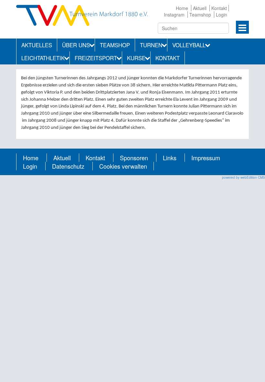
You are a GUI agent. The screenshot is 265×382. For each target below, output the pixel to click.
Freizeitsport (96, 58)
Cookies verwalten (123, 166)
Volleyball (189, 45)
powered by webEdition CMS (243, 177)
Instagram (174, 14)
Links (169, 157)
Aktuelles (36, 45)
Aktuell (200, 8)
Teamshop (200, 14)
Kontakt (219, 8)
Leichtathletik (43, 58)
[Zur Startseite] (82, 14)
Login (221, 14)
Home (182, 8)
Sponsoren (134, 157)
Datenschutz (68, 166)
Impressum (205, 157)
